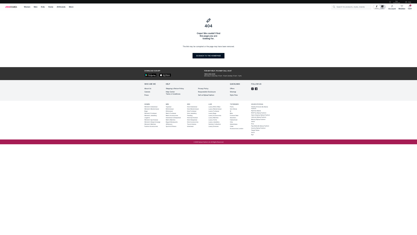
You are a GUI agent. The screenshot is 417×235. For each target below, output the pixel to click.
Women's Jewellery (150, 115)
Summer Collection (214, 124)
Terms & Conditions (173, 94)
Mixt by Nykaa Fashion (258, 119)
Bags (146, 111)
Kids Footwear (191, 111)
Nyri (252, 134)
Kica (252, 124)
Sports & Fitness (171, 126)
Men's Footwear (171, 113)
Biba (231, 113)
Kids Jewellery (192, 113)
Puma (231, 107)
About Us (147, 88)
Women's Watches (150, 124)
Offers (232, 88)
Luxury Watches (213, 117)
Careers (147, 92)
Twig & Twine (255, 130)
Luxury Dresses (213, 126)
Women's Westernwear (151, 109)
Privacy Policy (203, 88)
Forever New (234, 115)
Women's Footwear (150, 113)
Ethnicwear (169, 111)
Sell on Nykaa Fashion (206, 95)
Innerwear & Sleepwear (173, 117)
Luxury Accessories (214, 115)
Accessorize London (236, 128)
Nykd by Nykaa (256, 111)
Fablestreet (233, 120)
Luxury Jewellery (213, 122)
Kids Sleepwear (192, 120)
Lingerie (147, 117)
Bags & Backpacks (172, 122)
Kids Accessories (192, 122)
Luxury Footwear (213, 111)
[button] (379, 7)
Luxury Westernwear (215, 109)
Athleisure (169, 124)
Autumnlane (233, 124)
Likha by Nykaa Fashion (258, 117)
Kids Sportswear (192, 117)
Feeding (189, 115)
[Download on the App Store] (165, 75)
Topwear (168, 107)
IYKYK (253, 121)
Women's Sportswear (151, 120)
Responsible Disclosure (207, 92)
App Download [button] (396, 2)
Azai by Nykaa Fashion (258, 128)
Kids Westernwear (193, 109)
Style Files (234, 95)
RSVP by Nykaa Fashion (258, 113)
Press (146, 95)
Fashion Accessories (151, 126)
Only (231, 122)
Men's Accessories (172, 115)
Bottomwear (170, 109)
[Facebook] (257, 88)
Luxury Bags (212, 113)
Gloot (253, 132)
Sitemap (233, 92)
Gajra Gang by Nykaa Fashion (260, 115)
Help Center (170, 92)
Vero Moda (233, 109)
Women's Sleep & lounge (152, 122)
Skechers (233, 117)
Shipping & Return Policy (175, 88)
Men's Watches (170, 120)
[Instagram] (253, 88)
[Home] (11, 7)
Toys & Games (191, 124)
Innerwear (190, 126)
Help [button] (409, 2)
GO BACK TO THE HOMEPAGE (208, 56)
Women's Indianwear (151, 107)
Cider (231, 126)
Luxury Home (212, 120)
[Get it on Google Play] (150, 75)
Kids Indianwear (192, 107)
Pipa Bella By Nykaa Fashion (260, 126)
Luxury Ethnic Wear (214, 107)
